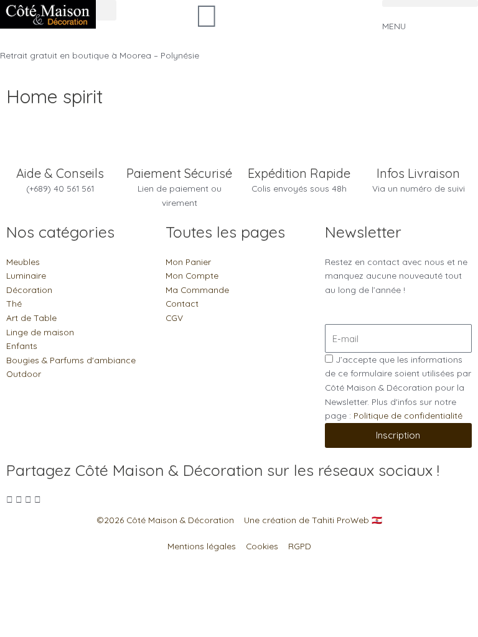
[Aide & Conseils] (59, 149)
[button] (106, 10)
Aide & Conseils (60, 173)
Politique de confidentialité (408, 415)
